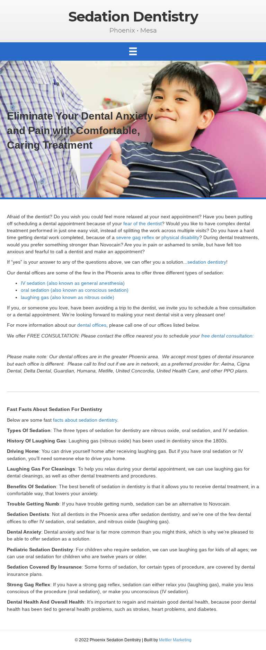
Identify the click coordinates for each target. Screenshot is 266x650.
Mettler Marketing (175, 640)
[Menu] (133, 51)
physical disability (180, 237)
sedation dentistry (206, 262)
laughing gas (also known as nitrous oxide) (67, 297)
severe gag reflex (135, 237)
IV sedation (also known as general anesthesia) (73, 283)
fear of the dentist (142, 223)
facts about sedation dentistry (85, 420)
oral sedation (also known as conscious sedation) (74, 290)
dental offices (91, 325)
